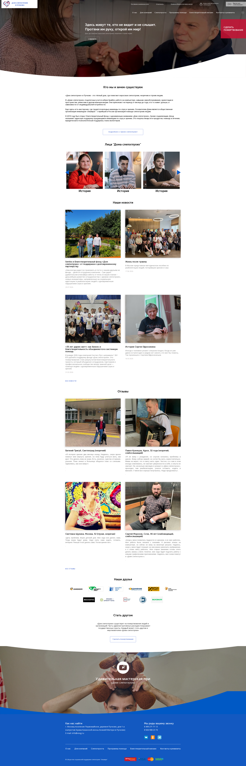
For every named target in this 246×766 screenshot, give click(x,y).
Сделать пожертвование (233, 28)
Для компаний (146, 13)
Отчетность (160, 4)
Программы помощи (178, 13)
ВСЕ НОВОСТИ (70, 381)
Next (179, 172)
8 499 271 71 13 (151, 726)
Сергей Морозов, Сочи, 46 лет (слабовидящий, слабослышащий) (149, 535)
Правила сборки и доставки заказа (181, 4)
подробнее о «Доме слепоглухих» (123, 132)
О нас (134, 13)
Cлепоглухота (160, 13)
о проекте (92, 39)
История (85, 191)
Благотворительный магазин (201, 13)
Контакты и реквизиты (225, 13)
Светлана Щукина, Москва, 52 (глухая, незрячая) (90, 534)
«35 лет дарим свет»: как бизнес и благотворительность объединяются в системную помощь (91, 349)
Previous (67, 172)
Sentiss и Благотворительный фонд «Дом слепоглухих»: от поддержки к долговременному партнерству (90, 264)
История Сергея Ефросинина (140, 346)
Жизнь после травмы (136, 261)
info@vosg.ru (78, 733)
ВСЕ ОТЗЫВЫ (70, 569)
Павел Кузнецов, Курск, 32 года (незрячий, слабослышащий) (147, 451)
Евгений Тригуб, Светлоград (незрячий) (85, 450)
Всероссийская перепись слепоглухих (211, 4)
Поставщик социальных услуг (140, 4)
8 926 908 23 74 (151, 730)
